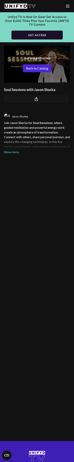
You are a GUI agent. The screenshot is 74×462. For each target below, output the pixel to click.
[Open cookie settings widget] (6, 455)
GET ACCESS (37, 35)
